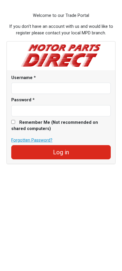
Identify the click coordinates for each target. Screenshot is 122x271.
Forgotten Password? (31, 140)
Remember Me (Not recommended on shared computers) (54, 126)
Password (23, 99)
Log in (61, 152)
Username (23, 77)
